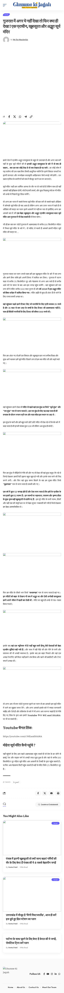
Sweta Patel (12, 867)
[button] (5, 5)
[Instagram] (52, 974)
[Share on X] (14, 116)
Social (6, 14)
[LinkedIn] (55, 974)
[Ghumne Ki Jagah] (32, 5)
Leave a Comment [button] (49, 805)
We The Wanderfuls (20, 40)
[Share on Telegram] (25, 116)
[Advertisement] (32, 78)
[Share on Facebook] (9, 116)
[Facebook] (44, 974)
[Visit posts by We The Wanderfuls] (6, 40)
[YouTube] (48, 974)
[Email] (51, 793)
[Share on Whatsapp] (20, 116)
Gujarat (16, 782)
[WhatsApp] (59, 974)
